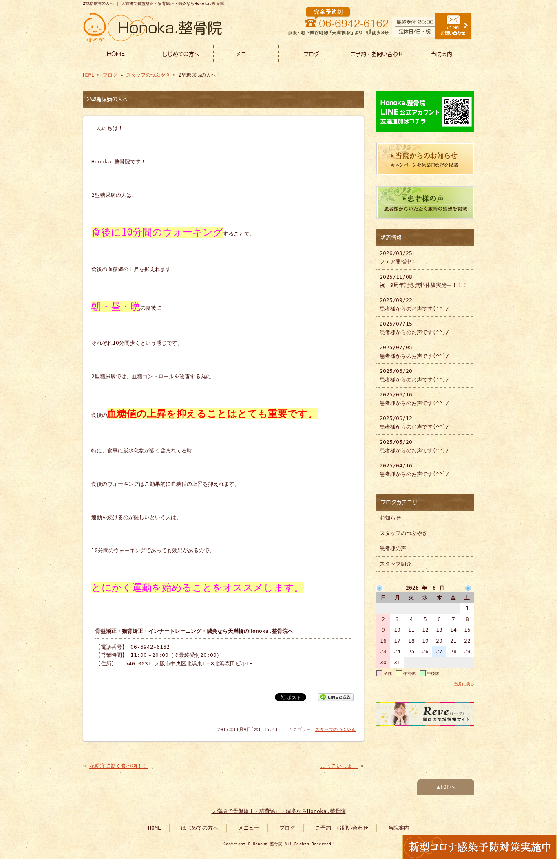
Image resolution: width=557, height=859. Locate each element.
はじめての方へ (180, 54)
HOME (116, 54)
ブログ (311, 54)
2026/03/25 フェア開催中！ (398, 257)
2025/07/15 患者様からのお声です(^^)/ (414, 328)
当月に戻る (464, 683)
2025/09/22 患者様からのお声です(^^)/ (414, 304)
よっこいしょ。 (339, 766)
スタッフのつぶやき (148, 75)
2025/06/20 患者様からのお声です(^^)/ (414, 375)
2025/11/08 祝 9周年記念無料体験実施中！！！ (424, 281)
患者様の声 (393, 548)
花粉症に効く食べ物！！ (118, 766)
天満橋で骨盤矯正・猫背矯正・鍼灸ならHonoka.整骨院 (279, 811)
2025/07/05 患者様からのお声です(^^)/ (414, 351)
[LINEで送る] (336, 697)
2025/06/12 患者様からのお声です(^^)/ (414, 422)
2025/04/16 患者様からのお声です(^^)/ (414, 470)
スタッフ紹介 (395, 564)
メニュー (246, 54)
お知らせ (390, 518)
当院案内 (441, 54)
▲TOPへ (446, 787)
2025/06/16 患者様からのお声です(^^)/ (414, 399)
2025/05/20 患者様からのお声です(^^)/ (414, 446)
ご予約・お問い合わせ (376, 54)
